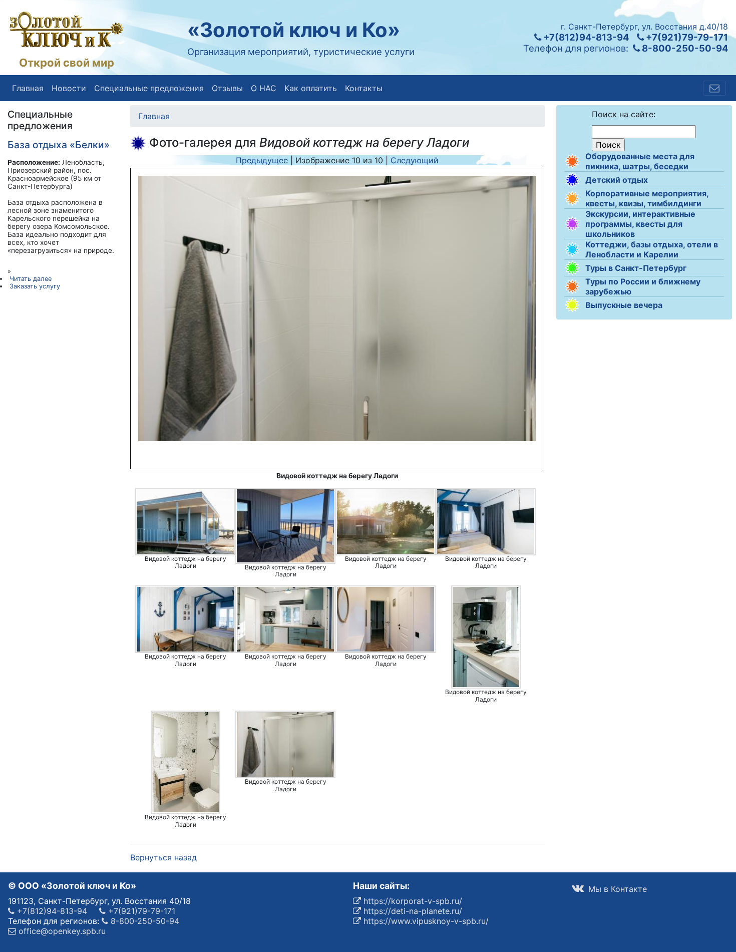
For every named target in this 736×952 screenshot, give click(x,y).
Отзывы (227, 88)
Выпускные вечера (623, 305)
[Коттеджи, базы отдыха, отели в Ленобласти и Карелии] (572, 249)
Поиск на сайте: (623, 114)
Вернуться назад (163, 857)
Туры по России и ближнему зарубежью (642, 286)
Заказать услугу (35, 286)
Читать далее (31, 278)
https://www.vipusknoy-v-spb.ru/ (425, 921)
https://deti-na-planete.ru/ (411, 911)
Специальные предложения (149, 88)
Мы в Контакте (616, 889)
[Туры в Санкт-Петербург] (572, 268)
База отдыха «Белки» (59, 145)
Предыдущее (262, 160)
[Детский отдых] (572, 180)
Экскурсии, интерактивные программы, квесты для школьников (640, 224)
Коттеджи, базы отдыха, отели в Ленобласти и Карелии (651, 249)
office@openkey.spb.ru (61, 931)
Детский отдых (616, 180)
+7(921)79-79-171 (686, 37)
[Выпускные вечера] (572, 305)
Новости (69, 88)
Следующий (415, 160)
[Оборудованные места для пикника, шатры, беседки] (572, 161)
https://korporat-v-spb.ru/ (411, 901)
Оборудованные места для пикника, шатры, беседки (639, 161)
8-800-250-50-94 (684, 48)
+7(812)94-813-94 (585, 37)
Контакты (364, 88)
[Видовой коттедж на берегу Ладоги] (185, 521)
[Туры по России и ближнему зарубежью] (572, 286)
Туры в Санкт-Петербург (635, 268)
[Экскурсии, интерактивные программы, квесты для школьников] (572, 224)
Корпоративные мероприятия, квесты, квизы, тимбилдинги (646, 198)
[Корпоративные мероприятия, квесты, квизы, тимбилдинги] (572, 198)
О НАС (263, 88)
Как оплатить (310, 88)
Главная (28, 88)
